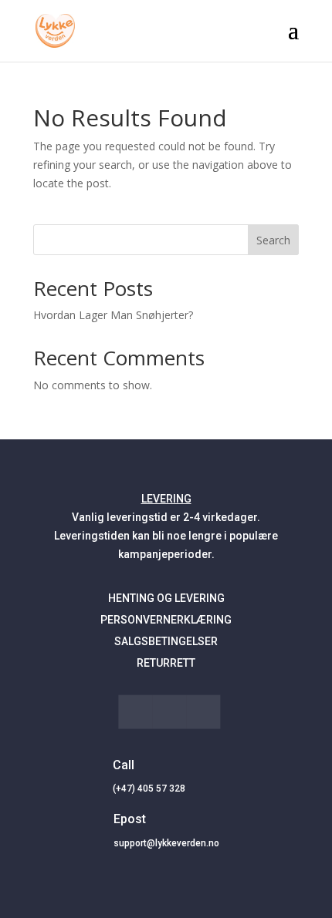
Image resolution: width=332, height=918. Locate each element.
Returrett (166, 663)
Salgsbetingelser (166, 641)
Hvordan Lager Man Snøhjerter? (113, 315)
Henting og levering (166, 598)
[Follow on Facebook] (135, 711)
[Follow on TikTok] (169, 711)
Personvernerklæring (166, 620)
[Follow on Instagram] (203, 711)
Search (273, 240)
